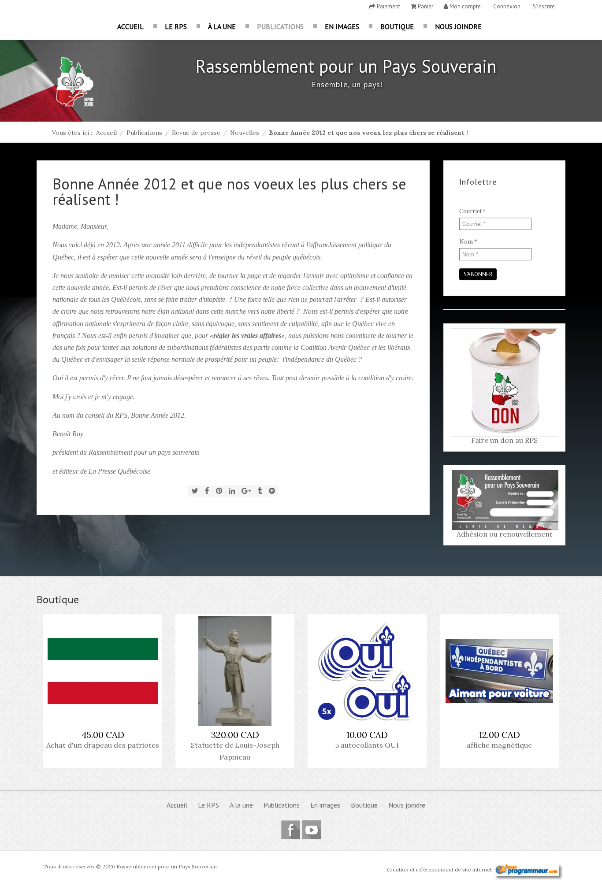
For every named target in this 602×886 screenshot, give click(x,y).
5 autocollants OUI (367, 745)
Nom (468, 241)
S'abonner (478, 274)
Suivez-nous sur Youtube (311, 829)
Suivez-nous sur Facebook (290, 829)
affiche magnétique (499, 745)
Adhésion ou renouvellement (505, 534)
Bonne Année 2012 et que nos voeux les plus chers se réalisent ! (229, 191)
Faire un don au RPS (504, 440)
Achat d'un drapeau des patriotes (102, 745)
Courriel (472, 211)
